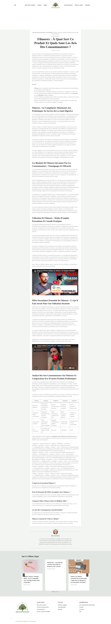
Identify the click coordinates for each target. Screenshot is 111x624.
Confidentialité (62, 607)
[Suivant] (87, 575)
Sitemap (60, 609)
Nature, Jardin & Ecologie (43, 611)
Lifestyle (87, 5)
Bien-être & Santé (30, 5)
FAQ (80, 611)
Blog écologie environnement (39, 32)
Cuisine (39, 5)
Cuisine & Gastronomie (43, 607)
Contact (81, 607)
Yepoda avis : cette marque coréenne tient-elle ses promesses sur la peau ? (55, 564)
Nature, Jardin (79, 5)
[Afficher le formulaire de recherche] (15, 5)
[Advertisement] (55, 20)
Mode (45, 5)
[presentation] (32, 566)
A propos (81, 609)
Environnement (68, 5)
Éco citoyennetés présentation (87, 605)
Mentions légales (62, 605)
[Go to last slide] (24, 575)
